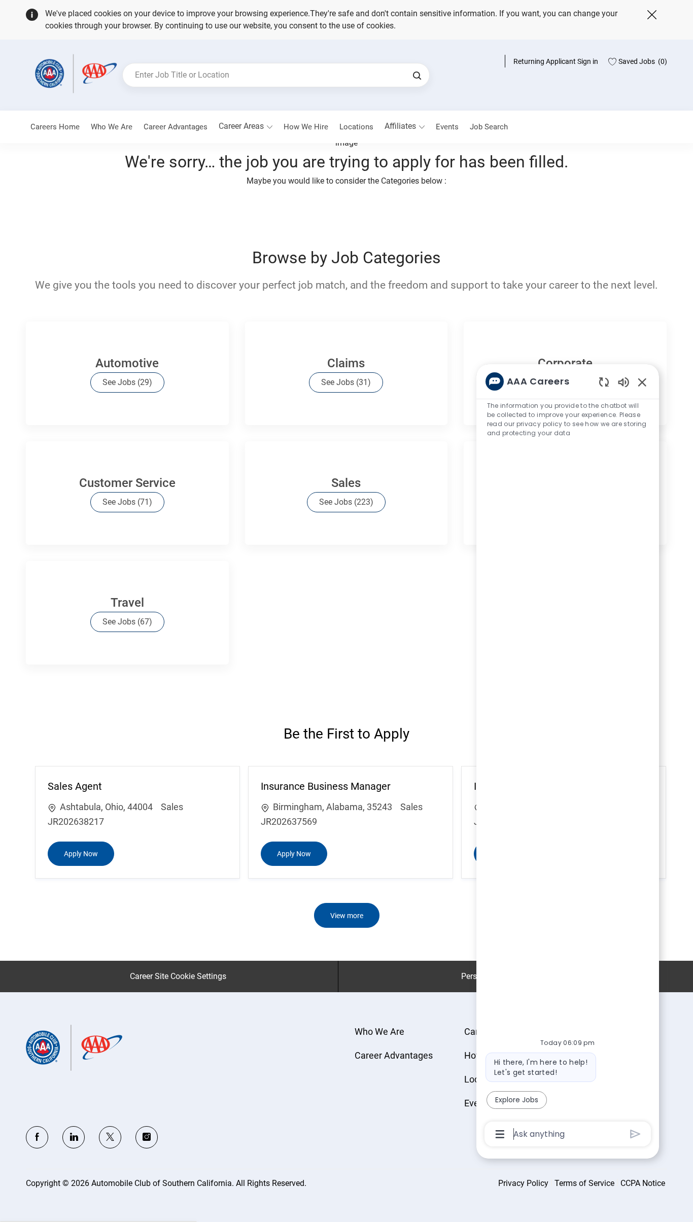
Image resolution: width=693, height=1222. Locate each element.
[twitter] (110, 1137)
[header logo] (74, 73)
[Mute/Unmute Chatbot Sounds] (623, 381)
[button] (417, 75)
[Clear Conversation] (604, 382)
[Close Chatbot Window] (642, 382)
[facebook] (37, 1137)
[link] (111, 127)
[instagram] (146, 1137)
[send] (635, 1134)
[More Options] (500, 1134)
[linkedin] (73, 1137)
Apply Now (89, 853)
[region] (567, 756)
